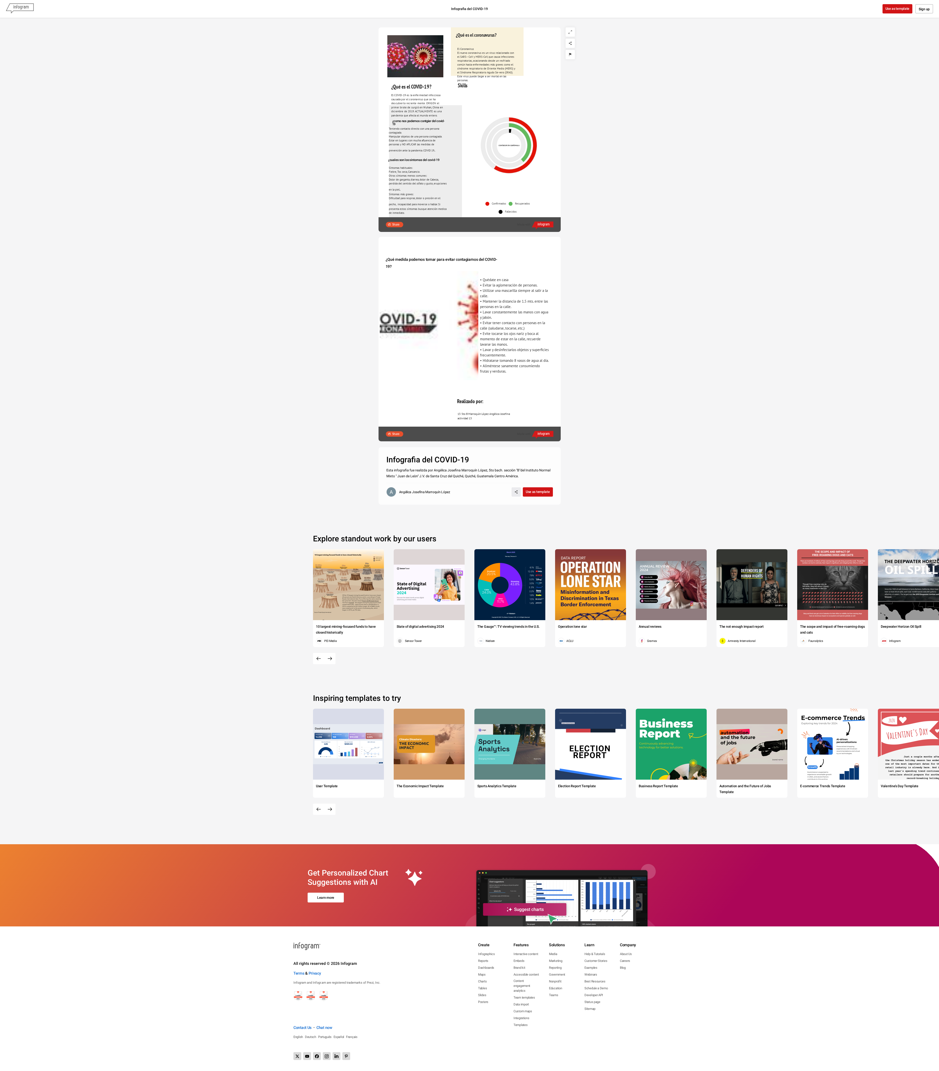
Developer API (593, 995)
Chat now (324, 1027)
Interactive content (526, 954)
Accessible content (526, 974)
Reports (483, 961)
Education (555, 988)
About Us (626, 954)
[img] (510, 131)
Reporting (555, 967)
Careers (625, 961)
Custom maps (523, 1011)
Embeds (519, 961)
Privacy (315, 973)
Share (396, 224)
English (298, 1037)
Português (325, 1037)
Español (339, 1037)
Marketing (555, 961)
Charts (482, 981)
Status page (592, 1002)
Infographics (486, 954)
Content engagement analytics (522, 985)
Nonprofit (555, 981)
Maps (482, 974)
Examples (590, 967)
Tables (482, 988)
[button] (497, 204)
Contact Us (302, 1027)
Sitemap (589, 1009)
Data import (521, 1004)
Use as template (897, 9)
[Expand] (570, 32)
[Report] (570, 54)
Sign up (924, 9)
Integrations (521, 1018)
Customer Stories (595, 961)
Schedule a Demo (596, 988)
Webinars (590, 974)
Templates (520, 1025)
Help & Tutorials (594, 954)
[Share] (570, 43)
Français (352, 1037)
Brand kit (519, 967)
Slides (482, 995)
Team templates (524, 997)
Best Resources (594, 981)
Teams (553, 995)
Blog (623, 967)
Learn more (325, 898)
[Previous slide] (318, 658)
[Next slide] (330, 658)
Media (553, 954)
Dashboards (486, 967)
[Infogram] (20, 8)
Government (557, 974)
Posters (483, 1002)
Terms (298, 973)
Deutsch (310, 1037)
